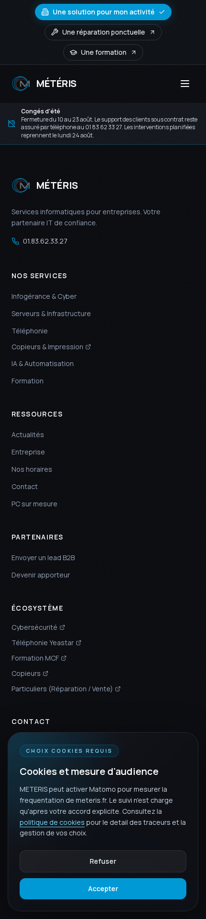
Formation (27, 380)
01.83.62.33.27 (45, 240)
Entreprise (28, 451)
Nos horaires (31, 469)
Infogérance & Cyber (44, 296)
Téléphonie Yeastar (42, 642)
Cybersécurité (34, 627)
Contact (24, 486)
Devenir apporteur (40, 574)
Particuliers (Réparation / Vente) (62, 688)
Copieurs (26, 673)
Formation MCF (35, 657)
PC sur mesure (34, 503)
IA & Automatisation (42, 363)
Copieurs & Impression (47, 346)
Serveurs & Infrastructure (51, 313)
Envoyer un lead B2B (43, 557)
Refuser (103, 861)
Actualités (27, 434)
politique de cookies (52, 822)
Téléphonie (29, 330)
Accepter (103, 888)
